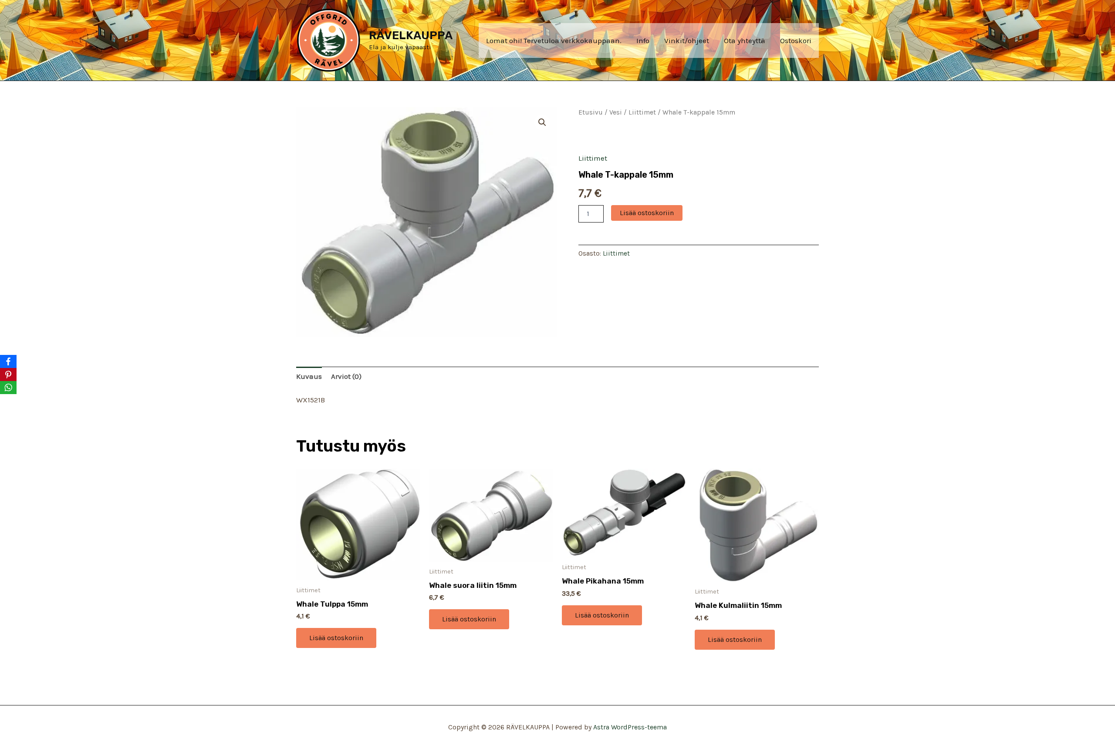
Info (642, 40)
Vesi (615, 112)
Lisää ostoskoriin (647, 213)
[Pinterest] (8, 374)
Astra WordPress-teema (630, 727)
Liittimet (642, 112)
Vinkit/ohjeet (686, 40)
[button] (542, 122)
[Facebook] (8, 361)
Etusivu (590, 112)
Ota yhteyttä (744, 40)
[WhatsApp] (8, 387)
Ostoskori (795, 40)
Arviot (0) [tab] (346, 376)
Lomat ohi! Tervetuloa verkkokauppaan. (554, 40)
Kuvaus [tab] (309, 376)
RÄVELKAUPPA (411, 35)
